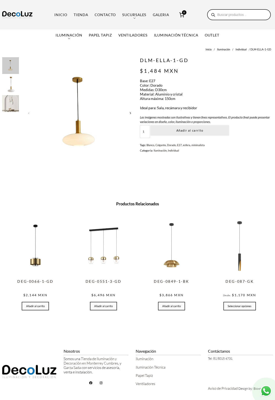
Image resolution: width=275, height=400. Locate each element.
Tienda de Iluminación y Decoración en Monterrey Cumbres (91, 360)
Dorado (171, 145)
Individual (241, 49)
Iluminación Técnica (150, 367)
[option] (10, 84)
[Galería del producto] (79, 113)
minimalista (198, 145)
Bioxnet (258, 388)
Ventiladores (145, 383)
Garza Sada (72, 367)
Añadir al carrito (189, 130)
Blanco (150, 145)
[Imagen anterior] (29, 113)
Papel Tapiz (144, 375)
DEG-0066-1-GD (35, 281)
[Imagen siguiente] (130, 113)
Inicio (60, 14)
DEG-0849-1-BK (171, 281)
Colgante (160, 145)
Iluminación (223, 49)
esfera (186, 145)
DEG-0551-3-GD (104, 281)
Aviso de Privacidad (223, 388)
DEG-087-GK (239, 281)
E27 (179, 145)
